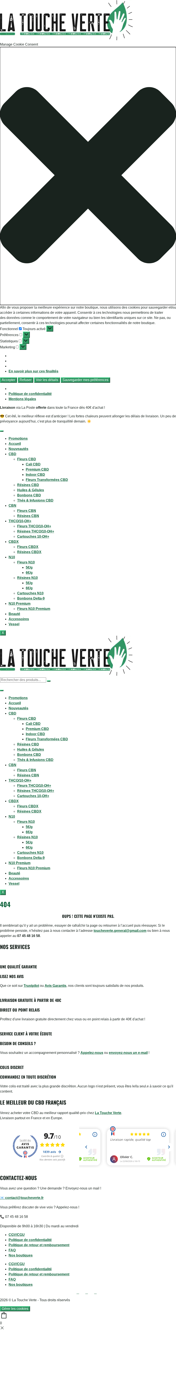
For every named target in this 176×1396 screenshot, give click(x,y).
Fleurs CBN (26, 511)
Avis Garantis (55, 985)
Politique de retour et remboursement (39, 1245)
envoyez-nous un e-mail (128, 1053)
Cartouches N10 (30, 593)
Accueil (15, 443)
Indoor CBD (35, 474)
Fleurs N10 (26, 562)
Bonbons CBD (29, 495)
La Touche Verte (108, 1113)
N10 (12, 557)
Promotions (18, 438)
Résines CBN (28, 516)
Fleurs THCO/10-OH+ (34, 526)
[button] (88, 176)
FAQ (12, 1250)
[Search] (48, 681)
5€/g (29, 567)
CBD (12, 454)
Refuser (26, 380)
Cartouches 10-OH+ (33, 536)
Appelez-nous (91, 1053)
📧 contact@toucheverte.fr (22, 1198)
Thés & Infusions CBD (35, 500)
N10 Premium (19, 603)
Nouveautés (18, 449)
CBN (12, 505)
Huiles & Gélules (30, 490)
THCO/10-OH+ (20, 521)
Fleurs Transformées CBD (47, 480)
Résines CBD (28, 485)
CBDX (14, 541)
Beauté (14, 614)
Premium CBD (37, 469)
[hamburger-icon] (1, 431)
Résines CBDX (29, 552)
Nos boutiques (21, 1255)
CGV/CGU (17, 1235)
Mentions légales (22, 399)
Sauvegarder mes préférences (85, 380)
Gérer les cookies (15, 1308)
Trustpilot (31, 985)
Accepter (8, 380)
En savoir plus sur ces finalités (33, 371)
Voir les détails (47, 380)
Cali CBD (33, 464)
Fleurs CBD (26, 459)
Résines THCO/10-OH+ (35, 531)
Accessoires (19, 619)
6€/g (29, 572)
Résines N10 (27, 578)
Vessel (14, 624)
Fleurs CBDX (27, 547)
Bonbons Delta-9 (31, 598)
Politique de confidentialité (30, 394)
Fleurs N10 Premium (33, 609)
